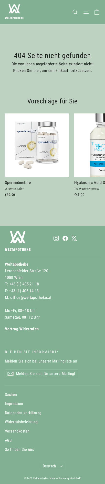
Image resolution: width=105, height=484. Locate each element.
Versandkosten (17, 431)
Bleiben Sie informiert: (32, 352)
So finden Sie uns (19, 449)
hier (36, 70)
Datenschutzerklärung (23, 413)
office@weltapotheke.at (30, 297)
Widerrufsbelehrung (21, 422)
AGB (8, 440)
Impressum (14, 403)
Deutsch (49, 466)
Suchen (11, 394)
